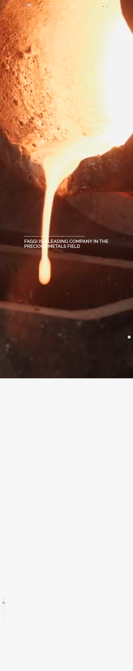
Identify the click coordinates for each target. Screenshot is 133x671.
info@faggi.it (105, 1)
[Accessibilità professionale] (129, 337)
